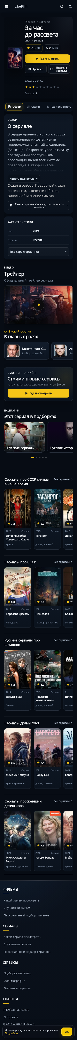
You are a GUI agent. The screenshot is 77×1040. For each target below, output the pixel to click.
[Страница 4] (43, 457)
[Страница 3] (39, 457)
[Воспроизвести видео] (38, 305)
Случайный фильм (17, 908)
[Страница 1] (32, 457)
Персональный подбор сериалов (27, 952)
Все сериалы (62, 479)
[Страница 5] (46, 457)
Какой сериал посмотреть (22, 937)
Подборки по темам (17, 973)
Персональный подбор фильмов (26, 915)
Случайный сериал (17, 944)
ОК (67, 1031)
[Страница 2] (36, 457)
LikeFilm (21, 6)
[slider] (42, 86)
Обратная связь (18, 1009)
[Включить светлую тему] (61, 6)
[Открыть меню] (7, 6)
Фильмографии (14, 981)
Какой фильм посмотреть (22, 900)
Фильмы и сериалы (17, 988)
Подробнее (11, 1033)
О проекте (11, 1017)
